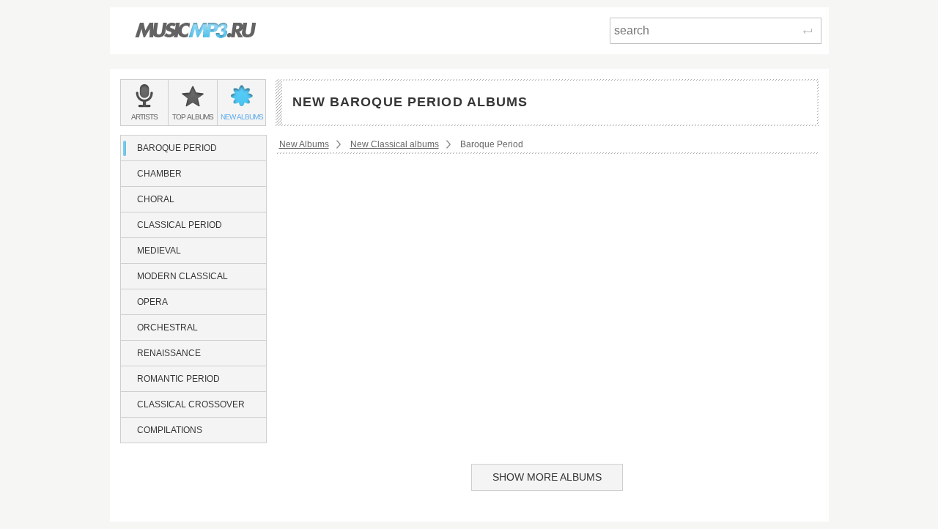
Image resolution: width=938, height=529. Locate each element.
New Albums (304, 144)
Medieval (159, 250)
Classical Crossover (191, 404)
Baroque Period (177, 148)
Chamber (159, 174)
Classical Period (179, 225)
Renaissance (169, 353)
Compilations (169, 430)
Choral (155, 199)
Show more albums (547, 477)
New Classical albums (394, 144)
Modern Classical (182, 276)
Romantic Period (178, 379)
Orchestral (167, 327)
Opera (152, 302)
